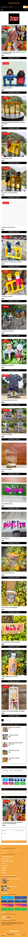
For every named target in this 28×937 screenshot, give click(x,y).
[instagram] (5, 783)
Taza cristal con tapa (7, 573)
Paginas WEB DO (11, 934)
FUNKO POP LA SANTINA (14, 727)
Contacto (10, 7)
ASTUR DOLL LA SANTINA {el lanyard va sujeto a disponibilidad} (13, 52)
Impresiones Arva (14, 3)
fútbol (11, 770)
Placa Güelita (5, 538)
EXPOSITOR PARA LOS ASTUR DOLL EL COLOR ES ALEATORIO (13, 123)
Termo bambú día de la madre (9, 676)
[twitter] (5, 779)
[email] (17, 779)
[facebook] (11, 779)
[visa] (14, 931)
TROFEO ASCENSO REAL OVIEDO (9, 400)
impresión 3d (5, 770)
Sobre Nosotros (4, 7)
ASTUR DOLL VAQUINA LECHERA (9, 192)
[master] (17, 931)
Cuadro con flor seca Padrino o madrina (13, 711)
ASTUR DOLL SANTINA (6, 296)
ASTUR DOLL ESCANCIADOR (8, 227)
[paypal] (11, 931)
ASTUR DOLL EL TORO (6, 158)
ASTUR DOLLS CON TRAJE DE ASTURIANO (11, 261)
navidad (14, 870)
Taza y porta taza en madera (9, 607)
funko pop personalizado (14, 861)
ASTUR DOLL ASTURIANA (7, 365)
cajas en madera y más (18, 770)
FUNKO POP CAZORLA (6, 434)
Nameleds (14, 868)
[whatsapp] (17, 783)
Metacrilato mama (6, 469)
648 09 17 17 (17, 850)
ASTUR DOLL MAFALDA (6, 87)
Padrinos (14, 872)
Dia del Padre (14, 858)
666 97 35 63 (4, 850)
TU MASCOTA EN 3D (13, 735)
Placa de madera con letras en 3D (10, 642)
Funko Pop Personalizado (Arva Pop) (15, 743)
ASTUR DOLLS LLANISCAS (7, 331)
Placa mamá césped (6, 503)
